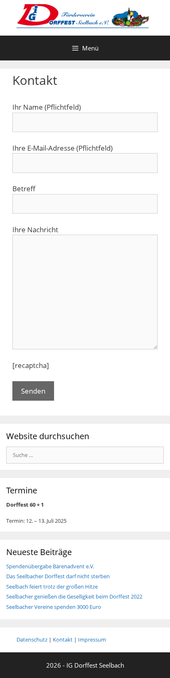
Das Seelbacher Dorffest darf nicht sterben (58, 576)
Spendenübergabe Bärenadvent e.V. (50, 566)
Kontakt (63, 639)
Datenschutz (32, 639)
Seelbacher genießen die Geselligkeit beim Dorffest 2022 (74, 596)
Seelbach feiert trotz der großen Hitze (52, 586)
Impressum (92, 639)
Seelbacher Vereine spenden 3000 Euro (53, 607)
